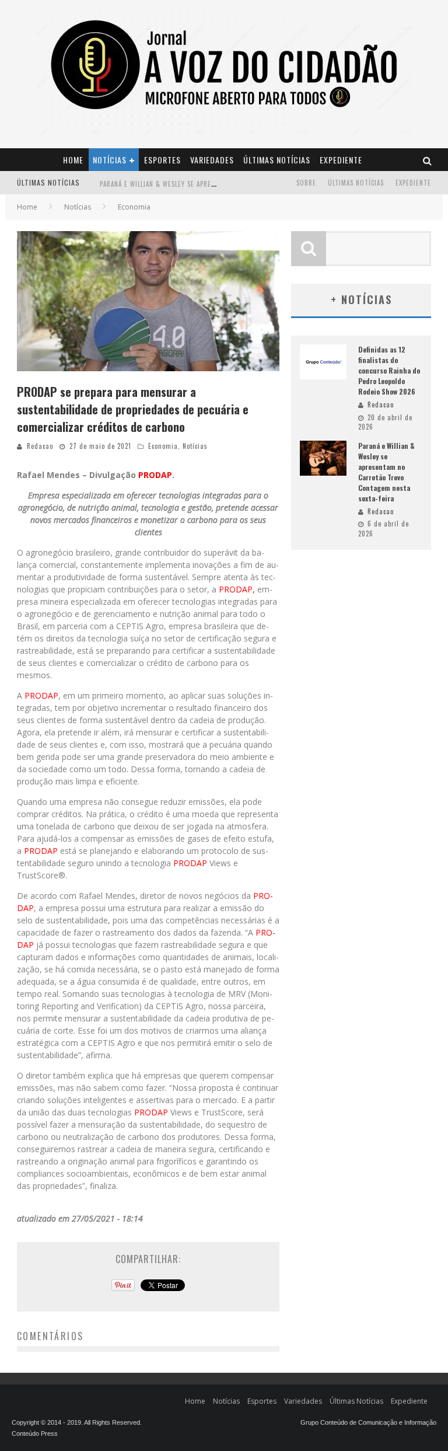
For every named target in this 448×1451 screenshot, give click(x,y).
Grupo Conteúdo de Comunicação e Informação (368, 1422)
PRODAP (155, 474)
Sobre (306, 182)
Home (73, 160)
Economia (163, 446)
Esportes (162, 160)
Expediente (341, 160)
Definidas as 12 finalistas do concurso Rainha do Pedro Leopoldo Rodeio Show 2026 (389, 370)
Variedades (212, 160)
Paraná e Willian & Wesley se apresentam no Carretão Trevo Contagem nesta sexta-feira (386, 472)
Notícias (110, 160)
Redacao (40, 446)
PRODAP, (237, 589)
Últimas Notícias (276, 160)
